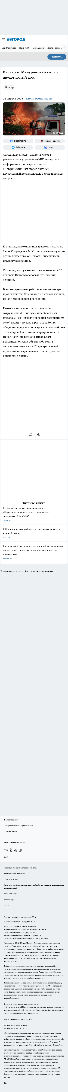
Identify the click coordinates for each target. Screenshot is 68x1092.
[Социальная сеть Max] (50, 147)
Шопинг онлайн (11, 820)
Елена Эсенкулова (39, 98)
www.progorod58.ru (27, 917)
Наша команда (10, 893)
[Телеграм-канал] (18, 147)
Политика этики (11, 879)
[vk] (29, 434)
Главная (7, 905)
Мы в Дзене (38, 47)
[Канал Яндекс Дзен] (20, 850)
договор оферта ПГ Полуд (15, 1025)
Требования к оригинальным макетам (20, 868)
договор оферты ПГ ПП (14, 1028)
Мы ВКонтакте (9, 47)
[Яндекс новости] (50, 141)
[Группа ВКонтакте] (18, 141)
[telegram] (39, 434)
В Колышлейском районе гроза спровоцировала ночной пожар (31, 532)
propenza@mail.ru (12, 929)
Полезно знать (10, 831)
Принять (57, 56)
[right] (65, 48)
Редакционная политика (14, 873)
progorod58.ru (51, 966)
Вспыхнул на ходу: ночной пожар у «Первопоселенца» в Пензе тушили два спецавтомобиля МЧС (26, 513)
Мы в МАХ (24, 47)
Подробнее (58, 1045)
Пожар (9, 87)
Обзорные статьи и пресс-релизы (19, 825)
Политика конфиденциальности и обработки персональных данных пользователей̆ (34, 886)
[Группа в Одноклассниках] (10, 850)
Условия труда (10, 899)
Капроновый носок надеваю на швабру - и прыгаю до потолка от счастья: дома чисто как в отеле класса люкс (33, 551)
